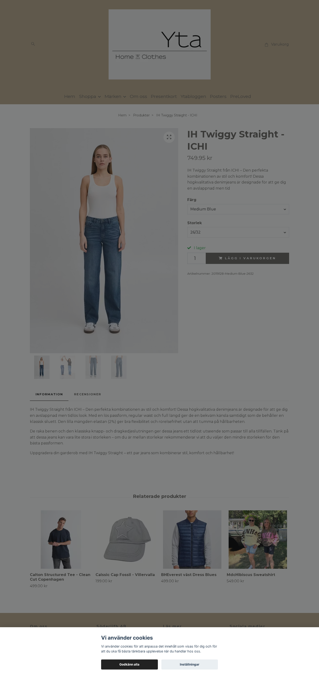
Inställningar (189, 664)
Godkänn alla (129, 664)
